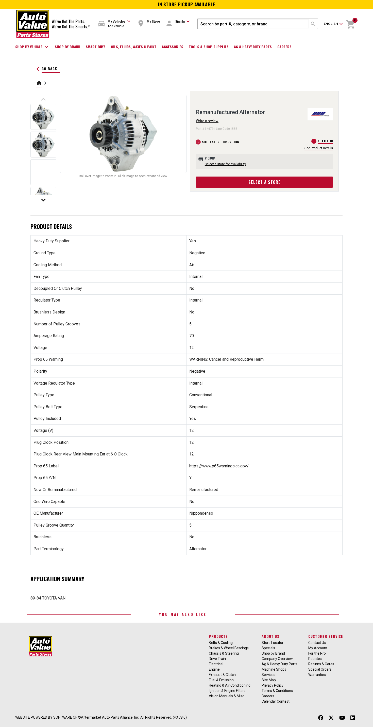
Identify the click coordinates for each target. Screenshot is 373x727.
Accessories (172, 46)
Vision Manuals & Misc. (227, 696)
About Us (270, 636)
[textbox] (253, 24)
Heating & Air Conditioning (229, 685)
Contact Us (317, 643)
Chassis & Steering (224, 653)
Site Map (269, 680)
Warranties (317, 675)
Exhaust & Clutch (222, 675)
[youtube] (342, 718)
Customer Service (325, 636)
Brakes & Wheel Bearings (229, 648)
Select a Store (264, 182)
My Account (317, 648)
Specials (268, 648)
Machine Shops (274, 669)
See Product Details (318, 148)
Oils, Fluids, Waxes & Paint (133, 46)
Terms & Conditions (277, 691)
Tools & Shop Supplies (209, 46)
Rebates (315, 659)
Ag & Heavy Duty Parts (253, 46)
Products (218, 636)
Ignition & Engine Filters (227, 691)
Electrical (216, 664)
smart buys (96, 46)
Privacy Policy (272, 685)
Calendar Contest (276, 701)
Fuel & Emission (221, 680)
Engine (214, 669)
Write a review (207, 121)
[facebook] (320, 718)
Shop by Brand (67, 46)
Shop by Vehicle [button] (32, 47)
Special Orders (320, 669)
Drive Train (217, 659)
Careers (284, 46)
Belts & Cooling (221, 643)
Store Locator (272, 643)
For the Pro (317, 653)
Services (268, 675)
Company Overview (277, 659)
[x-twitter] (331, 718)
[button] (114, 24)
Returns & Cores (321, 664)
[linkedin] (352, 718)
